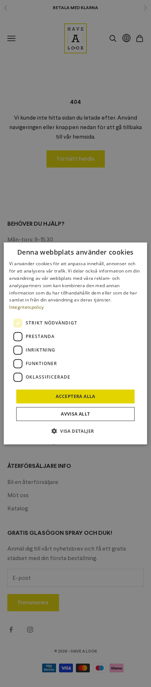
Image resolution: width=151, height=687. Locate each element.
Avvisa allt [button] (75, 414)
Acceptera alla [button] (75, 396)
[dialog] (75, 343)
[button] (75, 431)
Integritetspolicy (26, 307)
